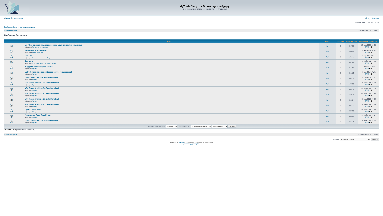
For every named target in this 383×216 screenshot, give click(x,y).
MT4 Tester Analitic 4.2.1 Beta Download (42, 104)
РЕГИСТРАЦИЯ (37, 52)
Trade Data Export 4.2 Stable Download (41, 77)
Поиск (376, 19)
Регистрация (18, 19)
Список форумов (10, 30)
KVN (327, 46)
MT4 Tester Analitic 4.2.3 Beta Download (42, 94)
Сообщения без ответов (13, 27)
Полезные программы (40, 47)
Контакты (29, 61)
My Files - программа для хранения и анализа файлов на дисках (53, 45)
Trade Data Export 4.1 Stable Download (41, 121)
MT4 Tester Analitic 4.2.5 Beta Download (42, 83)
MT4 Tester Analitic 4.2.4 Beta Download (42, 88)
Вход (8, 19)
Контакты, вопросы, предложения (44, 63)
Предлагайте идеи (33, 110)
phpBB (181, 142)
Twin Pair (28, 56)
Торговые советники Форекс (42, 58)
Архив (34, 68)
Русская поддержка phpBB (191, 144)
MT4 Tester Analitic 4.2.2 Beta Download (42, 99)
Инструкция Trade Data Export (38, 115)
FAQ (368, 19)
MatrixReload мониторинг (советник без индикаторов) (48, 72)
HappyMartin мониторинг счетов (39, 67)
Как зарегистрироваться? (36, 50)
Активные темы (29, 27)
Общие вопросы (38, 112)
